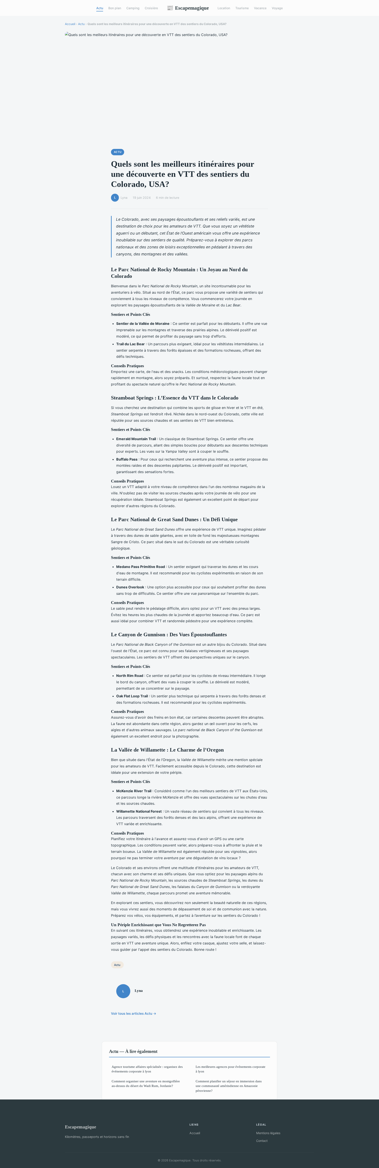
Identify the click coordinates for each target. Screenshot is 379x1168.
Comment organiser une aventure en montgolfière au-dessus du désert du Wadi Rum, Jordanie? (146, 1083)
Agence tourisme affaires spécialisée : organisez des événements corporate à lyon (147, 1069)
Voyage (277, 8)
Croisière (151, 8)
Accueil (70, 24)
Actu (99, 8)
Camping (132, 8)
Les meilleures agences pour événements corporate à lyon (230, 1069)
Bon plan (114, 8)
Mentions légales (268, 1133)
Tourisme (242, 8)
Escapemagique (188, 8)
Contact (262, 1141)
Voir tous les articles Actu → (133, 1013)
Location (224, 8)
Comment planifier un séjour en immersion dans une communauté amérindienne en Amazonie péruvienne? (229, 1085)
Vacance (260, 8)
